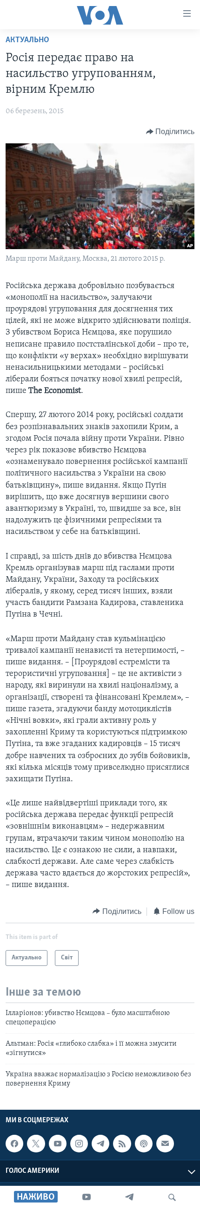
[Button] (170, 132)
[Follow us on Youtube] (58, 1143)
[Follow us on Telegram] (100, 1143)
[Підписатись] (165, 1143)
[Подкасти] (144, 1143)
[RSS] (122, 1143)
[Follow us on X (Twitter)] (36, 1143)
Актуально (27, 40)
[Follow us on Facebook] (14, 1143)
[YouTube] (86, 1197)
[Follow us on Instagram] (79, 1143)
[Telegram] (129, 1197)
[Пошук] (172, 1197)
